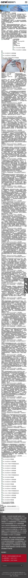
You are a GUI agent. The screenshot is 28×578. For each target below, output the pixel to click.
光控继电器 (17, 546)
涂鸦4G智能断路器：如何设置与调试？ (15, 271)
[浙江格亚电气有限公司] (5, 2)
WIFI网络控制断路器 (15, 544)
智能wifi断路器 (12, 537)
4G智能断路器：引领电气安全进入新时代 (16, 229)
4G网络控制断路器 (9, 543)
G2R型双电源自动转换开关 (15, 533)
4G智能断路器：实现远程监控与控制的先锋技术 (13, 173)
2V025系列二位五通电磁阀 (14, 534)
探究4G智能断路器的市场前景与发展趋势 (16, 243)
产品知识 (25, 65)
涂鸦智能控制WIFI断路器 (8, 539)
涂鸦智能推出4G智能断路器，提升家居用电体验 (13, 443)
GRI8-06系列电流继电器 (7, 523)
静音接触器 (4, 548)
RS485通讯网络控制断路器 (7, 541)
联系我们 (3, 552)
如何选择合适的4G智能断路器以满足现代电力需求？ (13, 257)
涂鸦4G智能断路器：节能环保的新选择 (15, 355)
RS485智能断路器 (18, 541)
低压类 (17, 40)
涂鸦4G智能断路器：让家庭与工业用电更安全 (13, 299)
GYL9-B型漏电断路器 (11, 521)
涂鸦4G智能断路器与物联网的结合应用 (15, 384)
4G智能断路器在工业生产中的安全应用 (15, 131)
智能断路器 (12, 546)
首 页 (9, 13)
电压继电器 (23, 546)
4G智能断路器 (17, 543)
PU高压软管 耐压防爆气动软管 (14, 516)
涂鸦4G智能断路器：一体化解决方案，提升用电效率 (13, 285)
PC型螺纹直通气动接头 (17, 518)
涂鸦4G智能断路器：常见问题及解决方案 (16, 313)
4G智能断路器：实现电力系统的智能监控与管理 (13, 188)
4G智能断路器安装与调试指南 (13, 104)
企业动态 (4, 412)
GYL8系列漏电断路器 (21, 521)
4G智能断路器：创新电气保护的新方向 (15, 215)
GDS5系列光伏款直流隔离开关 (12, 531)
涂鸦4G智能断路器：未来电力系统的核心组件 (13, 370)
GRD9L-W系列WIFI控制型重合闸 (9, 525)
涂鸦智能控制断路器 (19, 539)
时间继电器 (9, 548)
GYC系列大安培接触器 (14, 520)
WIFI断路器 (6, 546)
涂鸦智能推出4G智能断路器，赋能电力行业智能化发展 (13, 428)
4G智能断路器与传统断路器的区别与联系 (16, 117)
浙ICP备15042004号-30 (17, 574)
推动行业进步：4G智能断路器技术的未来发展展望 (13, 90)
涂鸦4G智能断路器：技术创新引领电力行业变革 (13, 341)
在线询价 (15, 44)
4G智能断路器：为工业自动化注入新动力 (16, 202)
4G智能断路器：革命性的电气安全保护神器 (13, 145)
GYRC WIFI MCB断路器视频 (8, 72)
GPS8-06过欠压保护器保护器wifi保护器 (13, 527)
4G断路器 (23, 543)
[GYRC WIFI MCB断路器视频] (12, 65)
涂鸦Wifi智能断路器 (5, 544)
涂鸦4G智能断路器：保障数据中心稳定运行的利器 (13, 398)
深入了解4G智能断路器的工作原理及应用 (16, 159)
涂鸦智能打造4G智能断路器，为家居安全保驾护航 (13, 413)
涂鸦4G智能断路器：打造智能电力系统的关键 (13, 327)
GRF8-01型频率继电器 (18, 523)
